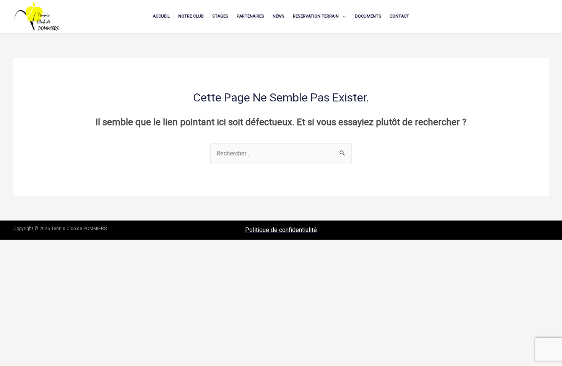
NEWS (278, 16)
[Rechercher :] (281, 153)
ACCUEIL (161, 16)
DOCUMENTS (368, 16)
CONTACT (399, 16)
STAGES (220, 16)
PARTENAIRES (250, 16)
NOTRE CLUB (191, 16)
